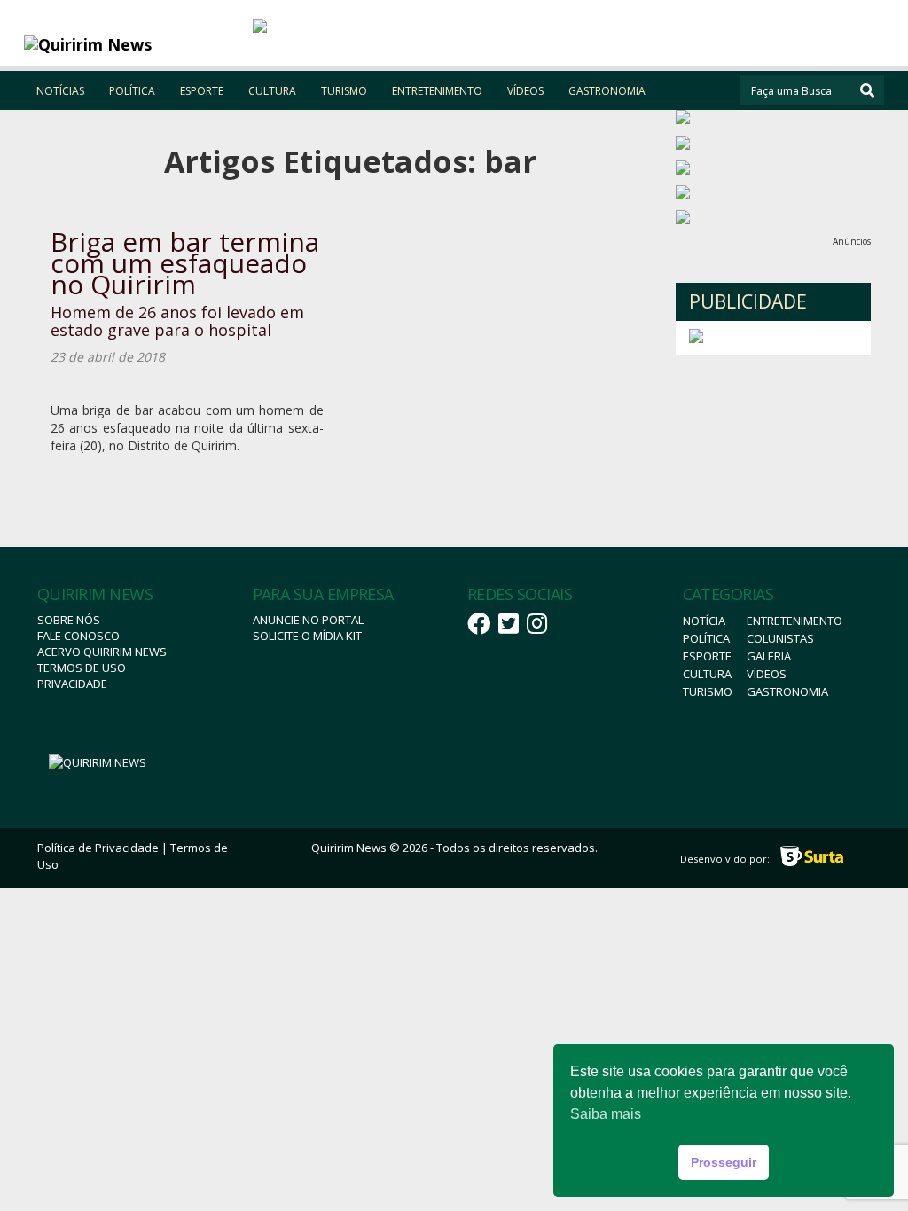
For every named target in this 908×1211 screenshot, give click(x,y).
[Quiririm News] (131, 44)
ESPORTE (201, 90)
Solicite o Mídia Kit (307, 636)
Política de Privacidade (98, 848)
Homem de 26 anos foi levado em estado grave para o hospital (177, 320)
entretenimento (794, 621)
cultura (707, 674)
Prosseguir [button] (723, 1162)
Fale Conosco (78, 636)
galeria (769, 656)
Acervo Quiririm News (102, 652)
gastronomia (787, 691)
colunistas (780, 638)
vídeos (767, 674)
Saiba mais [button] (605, 1113)
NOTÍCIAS (60, 90)
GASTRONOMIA (607, 90)
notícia (704, 621)
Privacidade (72, 683)
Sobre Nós (68, 620)
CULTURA (272, 90)
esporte (707, 656)
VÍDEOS (525, 90)
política (706, 638)
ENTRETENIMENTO (437, 90)
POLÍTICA (132, 90)
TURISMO (344, 90)
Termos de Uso (81, 668)
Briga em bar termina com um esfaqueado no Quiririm (185, 262)
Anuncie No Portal (308, 620)
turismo (707, 691)
